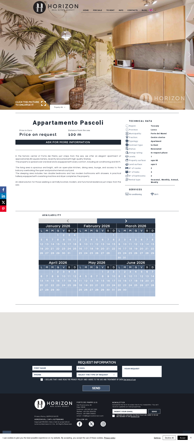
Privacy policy (109, 437)
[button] (121, 10)
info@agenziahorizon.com (93, 416)
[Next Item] (189, 55)
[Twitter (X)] (91, 424)
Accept (182, 437)
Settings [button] (157, 437)
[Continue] (126, 220)
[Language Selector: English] (152, 10)
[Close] (190, 438)
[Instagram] (103, 424)
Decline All (169, 437)
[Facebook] (79, 424)
